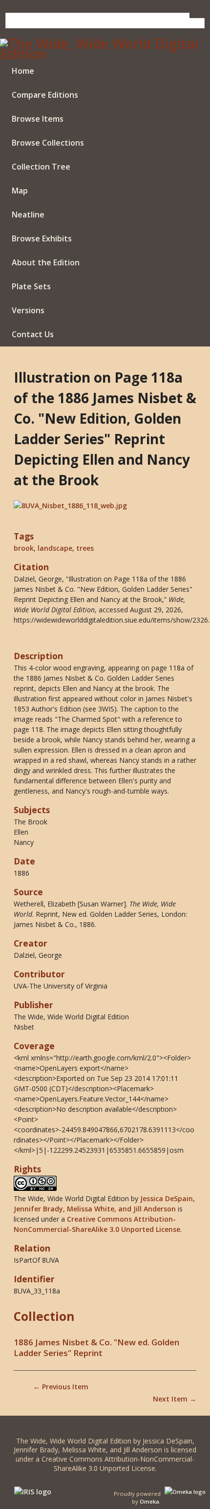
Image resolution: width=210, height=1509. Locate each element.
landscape (55, 548)
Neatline (28, 214)
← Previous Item (60, 1386)
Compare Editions (45, 94)
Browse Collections (48, 142)
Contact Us (33, 334)
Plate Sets (31, 286)
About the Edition (46, 262)
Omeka (149, 1501)
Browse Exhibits (42, 238)
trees (85, 548)
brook (24, 548)
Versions (28, 310)
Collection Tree (41, 166)
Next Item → (174, 1398)
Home (23, 70)
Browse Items (37, 118)
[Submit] (197, 15)
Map (20, 190)
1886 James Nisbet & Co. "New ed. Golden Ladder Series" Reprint (96, 1348)
